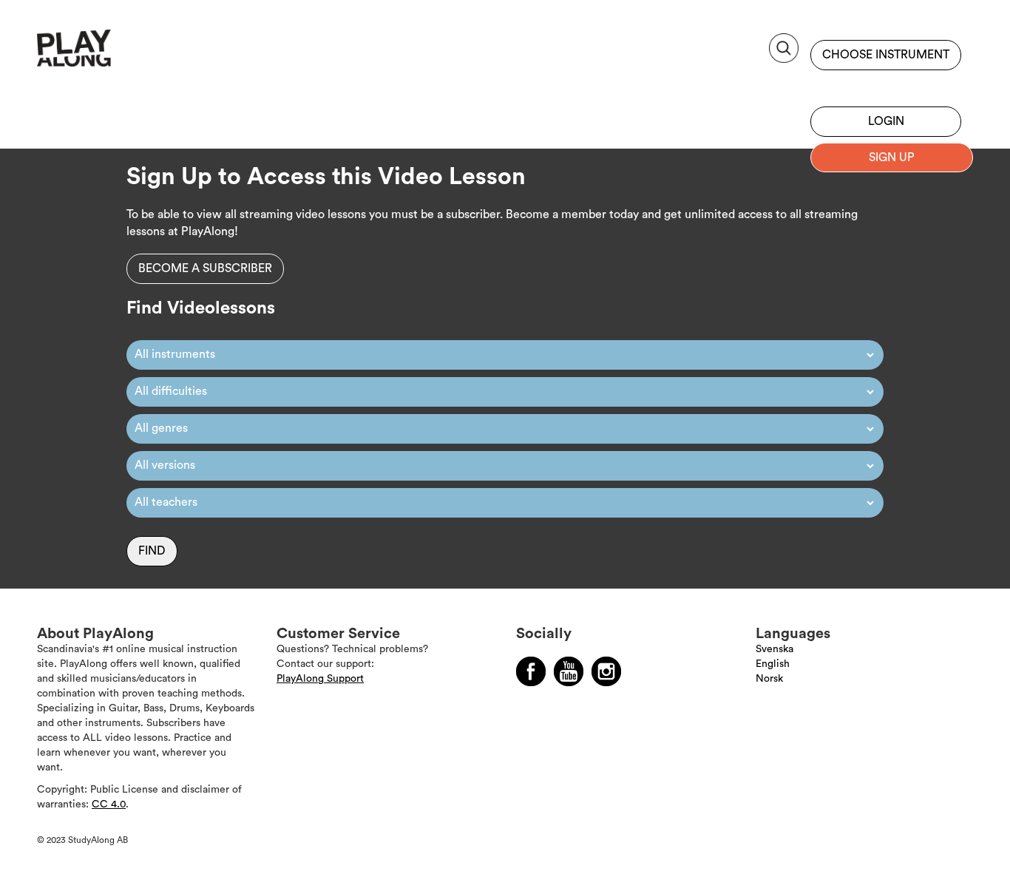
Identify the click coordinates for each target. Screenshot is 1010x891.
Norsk (769, 679)
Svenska (774, 649)
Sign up (886, 85)
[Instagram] (606, 671)
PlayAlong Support (320, 679)
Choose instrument (885, 55)
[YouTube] (568, 671)
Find (152, 551)
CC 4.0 (109, 804)
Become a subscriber (205, 268)
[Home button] (107, 54)
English (773, 664)
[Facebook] (531, 671)
